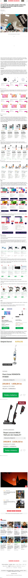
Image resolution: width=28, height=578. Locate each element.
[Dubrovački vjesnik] (9, 567)
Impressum (21, 570)
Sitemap (19, 571)
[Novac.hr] (18, 566)
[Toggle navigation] (0, 0)
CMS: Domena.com (20, 575)
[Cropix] (23, 566)
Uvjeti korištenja (3, 570)
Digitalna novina (14, 571)
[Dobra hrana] (5, 566)
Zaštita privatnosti (16, 570)
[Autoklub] (13, 566)
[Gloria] (23, 564)
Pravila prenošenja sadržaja (10, 570)
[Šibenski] (20, 567)
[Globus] (17, 564)
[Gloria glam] (25, 564)
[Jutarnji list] (5, 564)
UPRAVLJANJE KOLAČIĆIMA (14, 573)
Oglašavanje (9, 571)
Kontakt (25, 570)
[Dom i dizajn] (9, 566)
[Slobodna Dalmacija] (14, 1)
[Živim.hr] (20, 564)
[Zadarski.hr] (15, 567)
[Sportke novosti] (14, 564)
